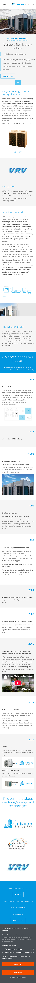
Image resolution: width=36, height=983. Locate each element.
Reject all (18, 972)
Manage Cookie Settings (18, 977)
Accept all (18, 964)
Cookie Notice (7, 959)
